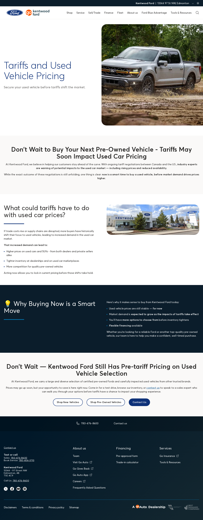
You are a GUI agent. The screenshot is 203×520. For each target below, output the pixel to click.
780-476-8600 (19, 457)
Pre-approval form (127, 455)
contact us (153, 387)
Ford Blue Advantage (154, 12)
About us (132, 12)
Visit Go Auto (80, 462)
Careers (77, 481)
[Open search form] (197, 13)
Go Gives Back (81, 468)
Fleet (120, 12)
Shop (70, 12)
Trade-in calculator (127, 462)
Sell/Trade (94, 12)
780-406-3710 (26, 460)
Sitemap (74, 507)
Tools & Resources (181, 12)
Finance (108, 12)
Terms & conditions (32, 507)
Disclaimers (10, 507)
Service (80, 12)
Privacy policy (56, 507)
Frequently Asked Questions (89, 487)
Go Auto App (80, 474)
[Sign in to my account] (198, 3)
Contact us (10, 447)
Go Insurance (167, 455)
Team (76, 455)
